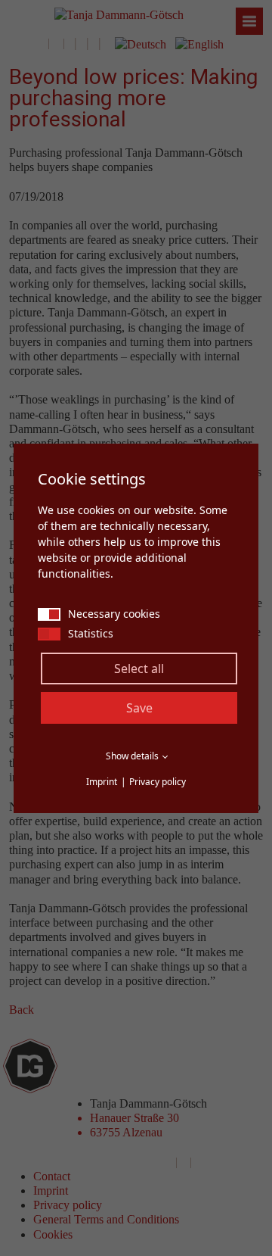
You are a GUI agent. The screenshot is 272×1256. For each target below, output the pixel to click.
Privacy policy (157, 781)
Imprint (101, 781)
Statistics (90, 633)
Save (139, 708)
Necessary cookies (114, 613)
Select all (139, 668)
